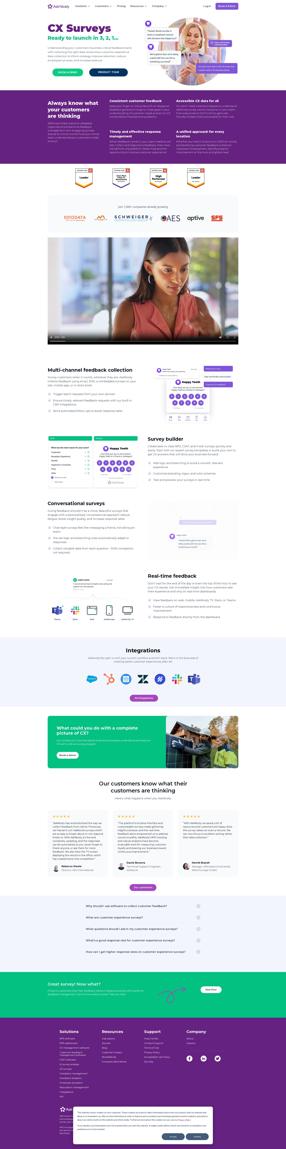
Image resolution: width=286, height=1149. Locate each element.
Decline (197, 1136)
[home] (58, 6)
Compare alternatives (114, 1061)
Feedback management (74, 1073)
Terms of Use (151, 1048)
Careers (190, 1043)
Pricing (121, 6)
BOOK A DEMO (67, 72)
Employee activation (71, 1082)
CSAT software (68, 1059)
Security (148, 1061)
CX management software (75, 1048)
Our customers (143, 887)
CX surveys (66, 1069)
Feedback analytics (70, 1078)
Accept (173, 1136)
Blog (104, 1048)
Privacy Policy (184, 1120)
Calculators (108, 1038)
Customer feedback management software (73, 1053)
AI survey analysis (69, 1064)
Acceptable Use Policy (157, 1057)
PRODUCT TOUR (108, 72)
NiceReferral (109, 1057)
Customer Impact (112, 1052)
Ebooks (106, 1043)
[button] (83, 6)
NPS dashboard (68, 1043)
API (62, 1096)
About (190, 1038)
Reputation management (74, 1087)
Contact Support (153, 1043)
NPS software (67, 1038)
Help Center (151, 1038)
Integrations (66, 1092)
